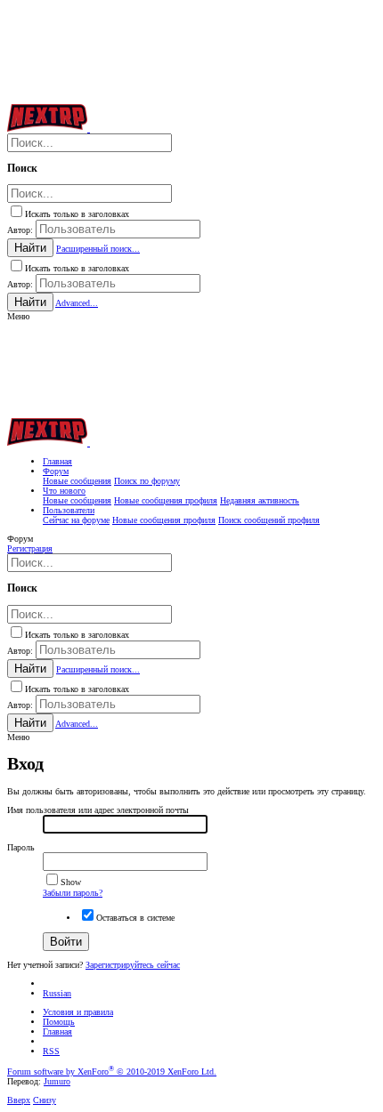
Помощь (59, 1022)
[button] (18, 316)
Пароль (21, 847)
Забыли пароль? (72, 893)
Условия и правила (78, 1012)
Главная (57, 1031)
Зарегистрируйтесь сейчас (133, 965)
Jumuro (57, 1081)
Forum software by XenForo (111, 1071)
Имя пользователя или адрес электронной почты (98, 810)
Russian (57, 993)
